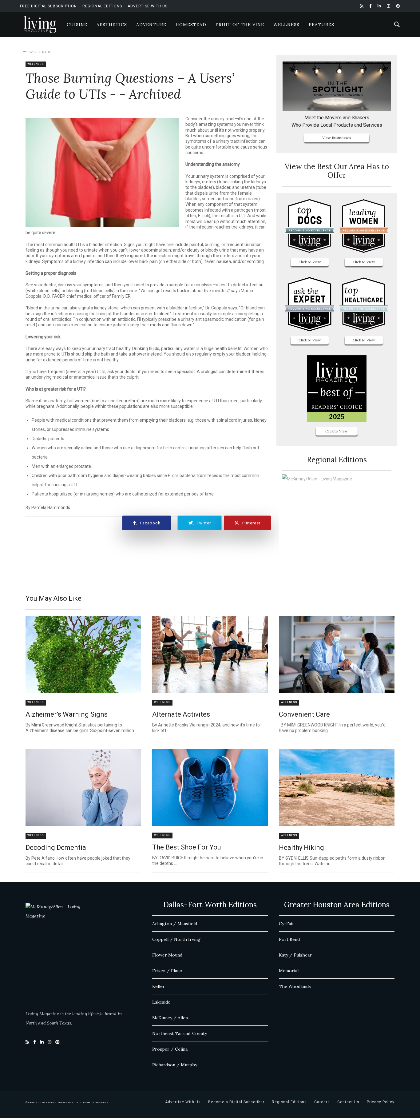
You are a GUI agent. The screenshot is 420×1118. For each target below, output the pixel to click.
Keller (158, 986)
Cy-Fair (286, 923)
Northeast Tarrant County (179, 1033)
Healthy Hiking (301, 847)
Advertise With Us (148, 6)
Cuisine (77, 24)
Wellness (286, 24)
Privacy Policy (380, 1102)
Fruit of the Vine (240, 24)
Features (321, 24)
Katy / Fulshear (295, 955)
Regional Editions (102, 6)
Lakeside (161, 1002)
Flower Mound (167, 955)
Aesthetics (112, 24)
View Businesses (336, 137)
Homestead (191, 24)
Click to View (310, 262)
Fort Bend (289, 939)
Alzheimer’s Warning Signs (67, 714)
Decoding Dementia (56, 847)
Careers (322, 1102)
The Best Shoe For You (186, 847)
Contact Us (348, 1102)
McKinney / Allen (170, 1018)
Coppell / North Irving (176, 939)
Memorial (289, 970)
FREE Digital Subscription (48, 6)
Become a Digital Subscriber (236, 1102)
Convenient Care (304, 714)
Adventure (151, 24)
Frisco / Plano (167, 970)
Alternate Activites (181, 714)
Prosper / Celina (170, 1049)
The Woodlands (295, 986)
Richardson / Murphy (174, 1065)
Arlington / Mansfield (174, 923)
